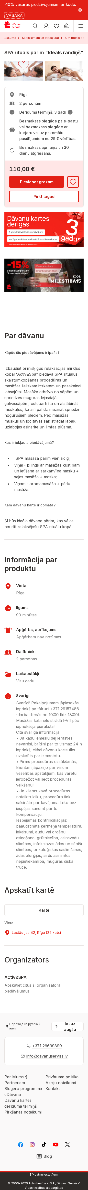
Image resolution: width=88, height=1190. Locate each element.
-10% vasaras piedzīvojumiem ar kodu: (40, 4)
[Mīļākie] (56, 26)
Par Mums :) (15, 1076)
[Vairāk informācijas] (70, 112)
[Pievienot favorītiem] (73, 182)
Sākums (10, 38)
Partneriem (14, 1082)
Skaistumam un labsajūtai (40, 38)
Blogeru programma (23, 1088)
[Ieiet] (46, 26)
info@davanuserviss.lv (47, 1056)
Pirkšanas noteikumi (23, 1112)
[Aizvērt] (80, 10)
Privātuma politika (61, 1076)
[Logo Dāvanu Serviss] (16, 26)
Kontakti (52, 1088)
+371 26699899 (47, 1045)
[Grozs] (67, 26)
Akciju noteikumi (60, 1082)
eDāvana (12, 1094)
